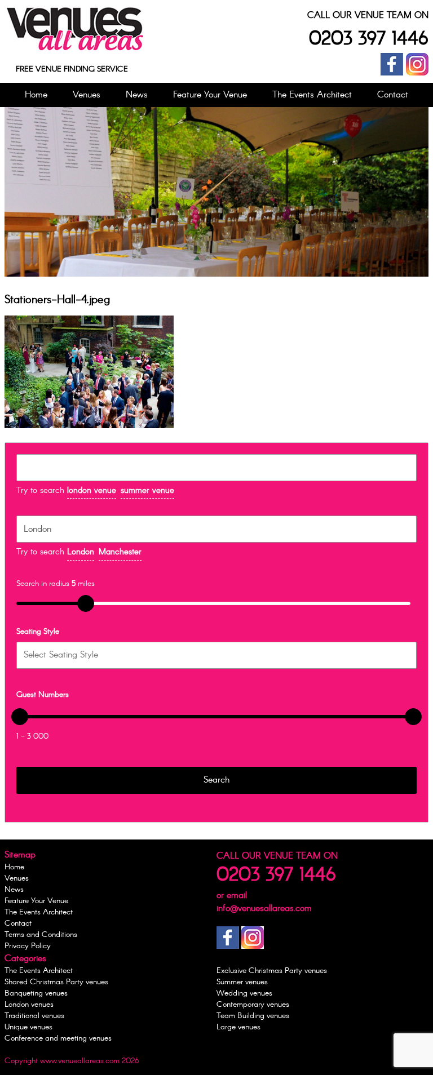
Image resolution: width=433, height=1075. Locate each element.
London (80, 552)
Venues (86, 94)
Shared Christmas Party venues (56, 982)
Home (36, 94)
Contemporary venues (252, 1004)
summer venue (147, 491)
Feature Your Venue (210, 94)
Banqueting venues (36, 993)
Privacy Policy (28, 946)
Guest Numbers (42, 694)
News (137, 94)
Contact (392, 94)
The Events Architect (312, 94)
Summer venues (242, 982)
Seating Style (37, 631)
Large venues (238, 1027)
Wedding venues (244, 993)
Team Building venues (252, 1015)
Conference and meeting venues (58, 1038)
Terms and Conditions (41, 934)
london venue (91, 491)
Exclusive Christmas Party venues (271, 970)
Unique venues (28, 1027)
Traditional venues (34, 1015)
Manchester (120, 552)
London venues (29, 1004)
